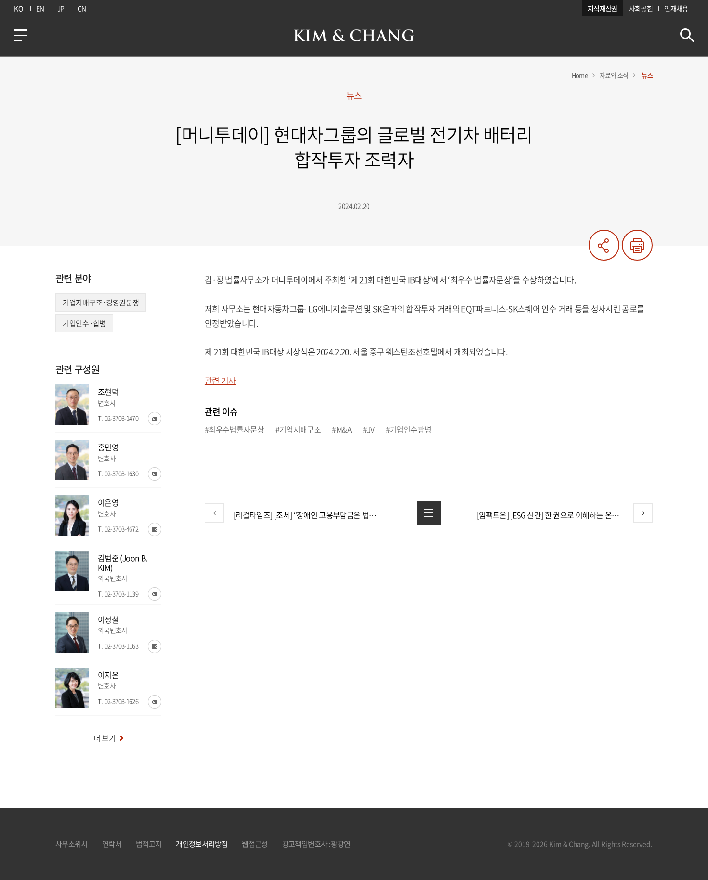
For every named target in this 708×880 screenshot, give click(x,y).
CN (82, 8)
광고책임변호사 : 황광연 (316, 844)
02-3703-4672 (121, 528)
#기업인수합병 (409, 430)
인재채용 (676, 8)
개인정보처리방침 (201, 844)
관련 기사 (220, 380)
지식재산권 (602, 8)
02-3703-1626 (121, 701)
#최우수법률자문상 (234, 430)
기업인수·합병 (84, 323)
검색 (687, 35)
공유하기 (604, 245)
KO (18, 8)
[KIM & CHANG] (354, 35)
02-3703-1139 (121, 593)
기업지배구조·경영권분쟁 (101, 302)
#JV (368, 430)
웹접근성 (254, 844)
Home (580, 75)
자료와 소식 (614, 75)
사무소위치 (71, 844)
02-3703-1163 (121, 645)
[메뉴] (20, 35)
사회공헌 (641, 8)
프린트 (637, 245)
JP (61, 8)
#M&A (341, 430)
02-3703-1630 (121, 473)
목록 (429, 513)
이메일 (154, 418)
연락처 (111, 844)
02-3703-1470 (121, 417)
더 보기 (104, 738)
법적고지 (148, 844)
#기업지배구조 (298, 430)
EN (40, 8)
